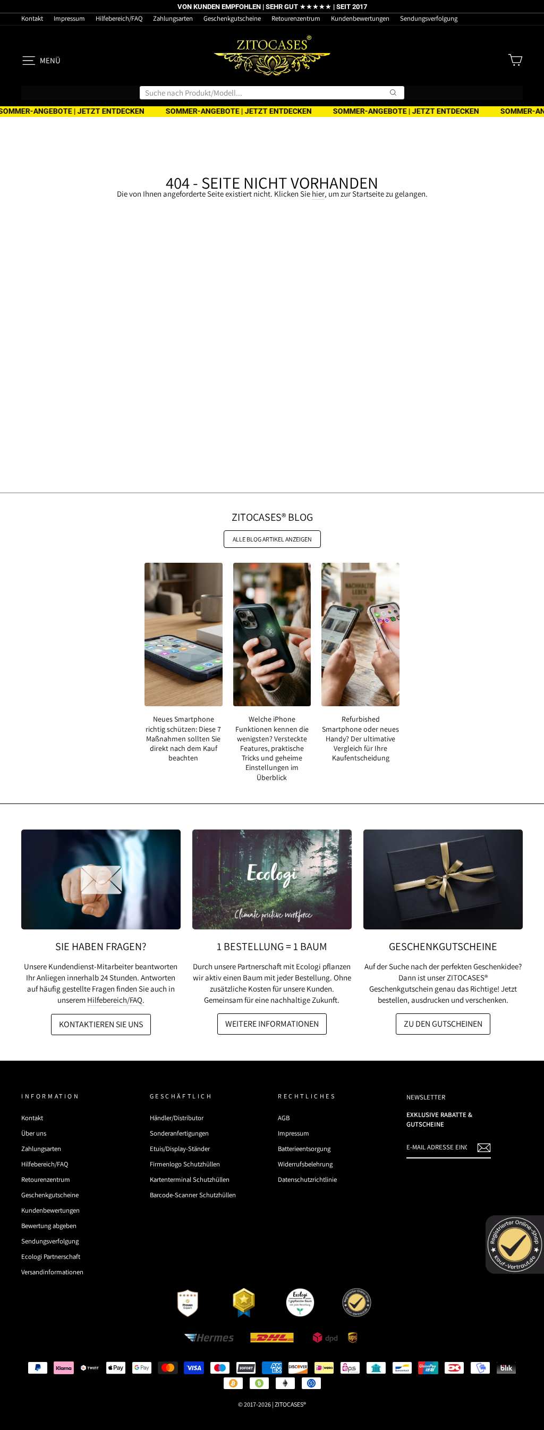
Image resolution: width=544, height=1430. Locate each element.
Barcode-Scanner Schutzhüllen (193, 1194)
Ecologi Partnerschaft (50, 1256)
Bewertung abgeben (48, 1225)
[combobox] (272, 93)
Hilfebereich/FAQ (119, 18)
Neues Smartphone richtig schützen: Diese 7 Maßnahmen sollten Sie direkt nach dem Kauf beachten (183, 738)
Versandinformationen (52, 1271)
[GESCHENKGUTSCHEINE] (443, 879)
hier (318, 194)
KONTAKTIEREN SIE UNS (101, 1024)
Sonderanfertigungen (179, 1133)
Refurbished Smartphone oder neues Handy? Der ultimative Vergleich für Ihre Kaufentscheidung (360, 738)
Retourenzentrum (295, 18)
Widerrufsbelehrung (305, 1164)
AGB (284, 1117)
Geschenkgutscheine (232, 18)
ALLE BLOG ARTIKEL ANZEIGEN (272, 539)
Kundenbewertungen (360, 18)
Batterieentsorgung (304, 1148)
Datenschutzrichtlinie (307, 1179)
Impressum (69, 18)
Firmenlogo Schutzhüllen (185, 1164)
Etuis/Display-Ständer (180, 1148)
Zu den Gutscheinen (443, 1023)
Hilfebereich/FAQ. (115, 1000)
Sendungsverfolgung (428, 18)
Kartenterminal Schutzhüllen (190, 1179)
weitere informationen (272, 1023)
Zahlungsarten (173, 18)
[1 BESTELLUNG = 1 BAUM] (272, 879)
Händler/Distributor (176, 1117)
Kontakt (32, 18)
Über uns (33, 1133)
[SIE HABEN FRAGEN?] (101, 879)
